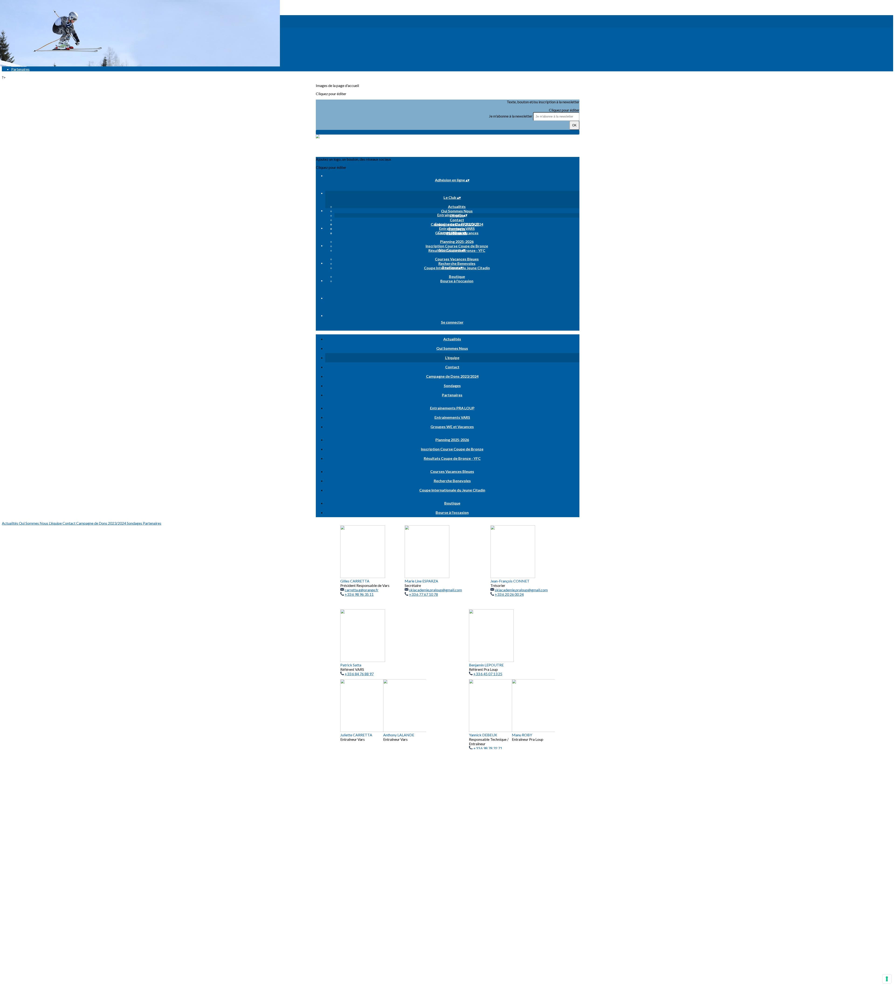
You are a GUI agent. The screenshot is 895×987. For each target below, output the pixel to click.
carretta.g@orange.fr (362, 590)
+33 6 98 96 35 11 (359, 594)
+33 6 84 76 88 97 (359, 674)
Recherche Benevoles (456, 263)
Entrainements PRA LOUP (457, 224)
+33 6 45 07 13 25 (487, 674)
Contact (457, 220)
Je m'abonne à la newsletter (511, 116)
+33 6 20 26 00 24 (509, 594)
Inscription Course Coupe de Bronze (457, 246)
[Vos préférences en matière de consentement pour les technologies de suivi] (886, 978)
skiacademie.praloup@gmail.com (435, 590)
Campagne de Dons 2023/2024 (452, 376)
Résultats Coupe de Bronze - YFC (452, 458)
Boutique (457, 276)
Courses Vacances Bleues (457, 259)
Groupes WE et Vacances (452, 426)
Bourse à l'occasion (456, 281)
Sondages (452, 385)
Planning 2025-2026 (457, 241)
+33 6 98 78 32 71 (487, 748)
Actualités (457, 206)
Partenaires (452, 395)
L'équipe (452, 357)
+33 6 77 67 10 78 (423, 594)
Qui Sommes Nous (457, 211)
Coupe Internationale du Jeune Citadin (452, 490)
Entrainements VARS (457, 228)
